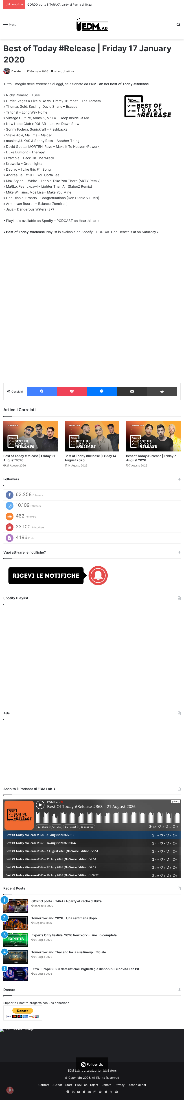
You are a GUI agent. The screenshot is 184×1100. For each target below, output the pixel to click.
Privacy (120, 1085)
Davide (16, 71)
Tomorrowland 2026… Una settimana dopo (64, 918)
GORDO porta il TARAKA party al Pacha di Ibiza (59, 4)
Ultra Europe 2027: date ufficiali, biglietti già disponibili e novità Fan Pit (85, 969)
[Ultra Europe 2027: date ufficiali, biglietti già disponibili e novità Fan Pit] (15, 974)
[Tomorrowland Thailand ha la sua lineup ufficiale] (15, 957)
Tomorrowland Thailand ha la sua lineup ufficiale (68, 952)
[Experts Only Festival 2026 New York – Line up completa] (15, 940)
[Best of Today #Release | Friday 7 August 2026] (153, 436)
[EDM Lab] (92, 24)
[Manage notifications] (9, 1090)
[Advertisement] (92, 752)
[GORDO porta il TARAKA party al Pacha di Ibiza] (15, 906)
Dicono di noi (137, 1085)
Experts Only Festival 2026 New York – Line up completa (74, 935)
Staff (68, 1085)
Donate (106, 1085)
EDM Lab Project (86, 1085)
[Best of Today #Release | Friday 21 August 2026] (30, 436)
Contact (43, 1085)
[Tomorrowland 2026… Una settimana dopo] (15, 923)
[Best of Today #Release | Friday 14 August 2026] (92, 436)
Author (57, 1085)
